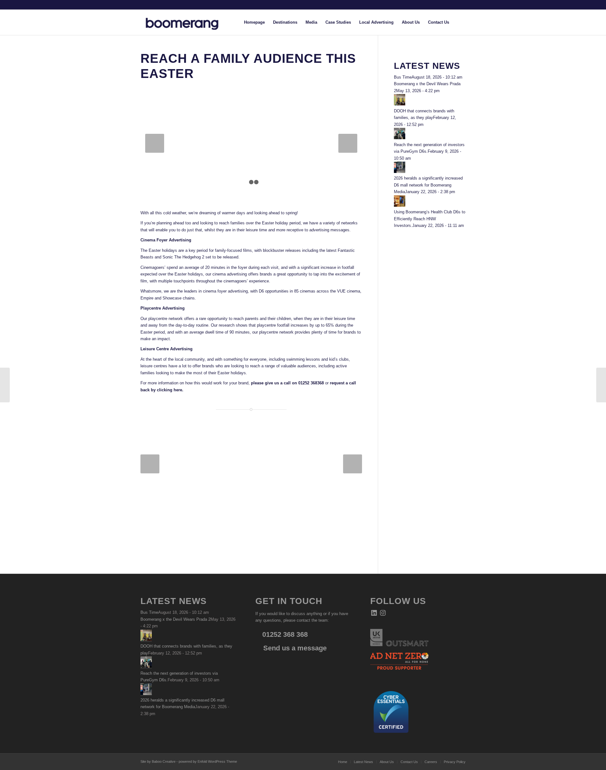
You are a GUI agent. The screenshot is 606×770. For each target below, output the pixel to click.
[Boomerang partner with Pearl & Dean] (5, 385)
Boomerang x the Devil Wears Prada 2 (175, 619)
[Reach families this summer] (601, 385)
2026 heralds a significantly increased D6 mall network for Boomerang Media (428, 185)
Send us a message (294, 648)
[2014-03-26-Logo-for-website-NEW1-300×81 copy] (187, 22)
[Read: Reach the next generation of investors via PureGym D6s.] (399, 137)
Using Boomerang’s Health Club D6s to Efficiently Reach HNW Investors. (429, 219)
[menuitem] (254, 22)
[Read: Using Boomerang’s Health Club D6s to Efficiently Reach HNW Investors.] (399, 205)
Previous (154, 143)
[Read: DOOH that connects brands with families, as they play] (399, 104)
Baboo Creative (163, 761)
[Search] (459, 22)
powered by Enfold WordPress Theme (208, 761)
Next (347, 143)
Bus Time (403, 77)
